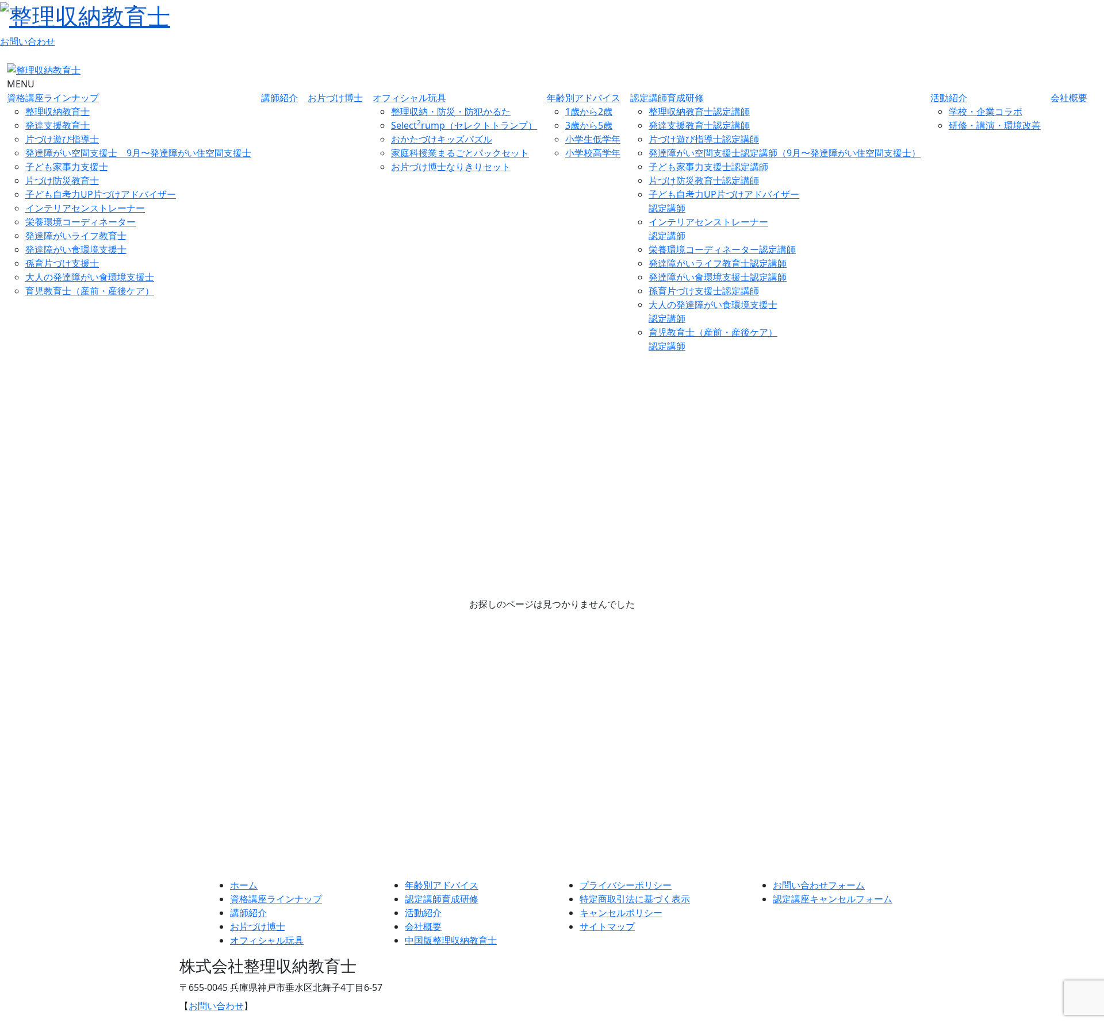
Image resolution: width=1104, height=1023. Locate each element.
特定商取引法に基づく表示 (635, 899)
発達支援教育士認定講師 (699, 125)
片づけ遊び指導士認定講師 (704, 139)
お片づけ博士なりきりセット (451, 166)
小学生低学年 (592, 139)
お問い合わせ (27, 41)
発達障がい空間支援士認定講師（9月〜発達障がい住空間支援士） (785, 153)
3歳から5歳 (588, 125)
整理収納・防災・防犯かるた (451, 111)
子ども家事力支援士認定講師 (708, 166)
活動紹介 (948, 97)
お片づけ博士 (335, 97)
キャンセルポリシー (621, 912)
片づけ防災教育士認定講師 (704, 180)
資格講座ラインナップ (53, 97)
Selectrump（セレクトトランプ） (464, 125)
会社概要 (1069, 97)
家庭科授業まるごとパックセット (460, 153)
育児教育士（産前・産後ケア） (89, 290)
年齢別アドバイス (583, 97)
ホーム (244, 885)
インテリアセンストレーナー (85, 208)
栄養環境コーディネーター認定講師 (722, 249)
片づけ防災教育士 (62, 180)
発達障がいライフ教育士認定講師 (718, 263)
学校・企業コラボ (985, 111)
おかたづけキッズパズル (441, 139)
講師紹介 (279, 97)
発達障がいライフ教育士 (75, 235)
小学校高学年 (592, 153)
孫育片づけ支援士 (62, 263)
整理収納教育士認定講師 (699, 111)
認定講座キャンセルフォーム (832, 899)
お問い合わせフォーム (819, 885)
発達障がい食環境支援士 (75, 249)
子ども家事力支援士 (66, 166)
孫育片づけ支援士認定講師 (704, 290)
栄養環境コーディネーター (80, 222)
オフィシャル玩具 (409, 97)
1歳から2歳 (588, 111)
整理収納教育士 (57, 111)
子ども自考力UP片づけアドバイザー (100, 194)
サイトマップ (607, 926)
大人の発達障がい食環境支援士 (89, 277)
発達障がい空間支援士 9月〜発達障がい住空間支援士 (138, 153)
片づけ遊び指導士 (62, 139)
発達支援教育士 (57, 125)
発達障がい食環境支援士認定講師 (718, 277)
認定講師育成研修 (667, 97)
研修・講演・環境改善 (995, 125)
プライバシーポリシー (626, 885)
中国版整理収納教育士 (451, 940)
